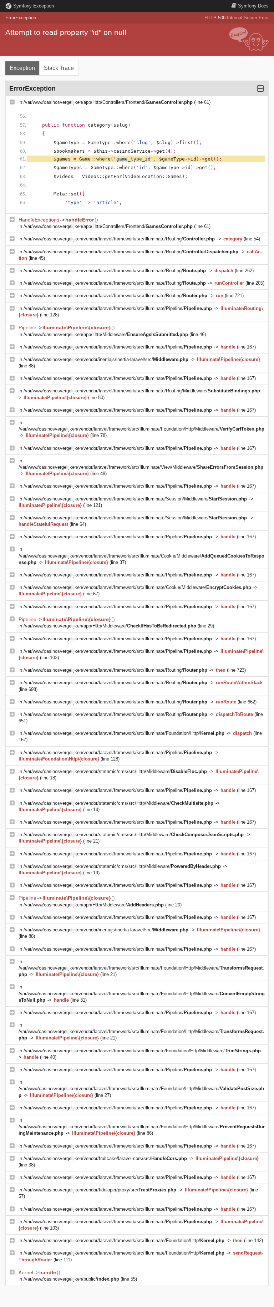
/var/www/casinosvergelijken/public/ (71, 1279)
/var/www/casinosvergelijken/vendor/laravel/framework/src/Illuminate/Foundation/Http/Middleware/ (141, 429)
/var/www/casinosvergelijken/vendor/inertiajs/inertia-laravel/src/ (106, 359)
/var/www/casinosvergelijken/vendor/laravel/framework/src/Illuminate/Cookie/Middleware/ (137, 587)
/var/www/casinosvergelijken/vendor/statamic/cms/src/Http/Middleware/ (115, 771)
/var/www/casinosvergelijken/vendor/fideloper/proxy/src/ (100, 1189)
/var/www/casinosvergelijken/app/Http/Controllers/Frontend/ (108, 102)
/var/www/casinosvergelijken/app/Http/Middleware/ (106, 334)
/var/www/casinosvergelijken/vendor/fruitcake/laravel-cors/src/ (105, 1158)
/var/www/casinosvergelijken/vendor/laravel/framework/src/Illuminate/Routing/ (119, 238)
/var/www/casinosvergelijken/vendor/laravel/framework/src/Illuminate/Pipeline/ (118, 308)
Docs (253, 6)
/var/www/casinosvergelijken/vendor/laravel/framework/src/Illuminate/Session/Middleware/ (135, 499)
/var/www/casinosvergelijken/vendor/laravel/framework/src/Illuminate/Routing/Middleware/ (142, 390)
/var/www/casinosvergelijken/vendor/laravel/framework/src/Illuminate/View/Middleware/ (141, 467)
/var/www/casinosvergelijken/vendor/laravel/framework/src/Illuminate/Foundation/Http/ (124, 733)
